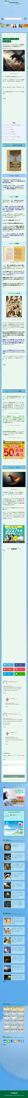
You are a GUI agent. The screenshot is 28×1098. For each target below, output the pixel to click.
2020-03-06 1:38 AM (7, 686)
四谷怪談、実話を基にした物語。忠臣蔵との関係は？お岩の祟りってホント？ (17, 940)
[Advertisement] (14, 108)
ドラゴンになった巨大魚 (10, 134)
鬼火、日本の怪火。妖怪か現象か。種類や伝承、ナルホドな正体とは (17, 949)
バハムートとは (8, 127)
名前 (4, 759)
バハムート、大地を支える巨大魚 (12, 125)
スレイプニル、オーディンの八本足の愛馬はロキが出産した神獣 (17, 855)
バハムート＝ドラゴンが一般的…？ (12, 136)
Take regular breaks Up (13, 713)
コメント (5, 765)
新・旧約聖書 (13, 1011)
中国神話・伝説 (7, 1016)
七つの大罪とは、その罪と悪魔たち (17, 845)
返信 (4, 692)
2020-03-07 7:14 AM (7, 718)
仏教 (13, 1016)
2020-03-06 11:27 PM (10, 703)
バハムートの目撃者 (9, 131)
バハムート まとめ (8, 139)
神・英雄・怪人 (14, 1025)
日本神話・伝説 (7, 1007)
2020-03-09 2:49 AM (9, 737)
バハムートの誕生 (9, 129)
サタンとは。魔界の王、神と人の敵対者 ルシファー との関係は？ (17, 904)
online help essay (12, 681)
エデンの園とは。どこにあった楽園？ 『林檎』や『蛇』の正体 (17, 865)
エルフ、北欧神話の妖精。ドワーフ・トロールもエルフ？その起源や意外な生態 (17, 894)
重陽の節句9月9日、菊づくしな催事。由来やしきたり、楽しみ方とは (17, 978)
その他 (5, 1025)
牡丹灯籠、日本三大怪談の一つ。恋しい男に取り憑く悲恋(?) (17, 929)
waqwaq (14, 1093)
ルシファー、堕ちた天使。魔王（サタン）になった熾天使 (17, 875)
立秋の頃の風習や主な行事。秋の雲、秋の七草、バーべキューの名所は (17, 968)
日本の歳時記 (21, 1020)
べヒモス (18, 185)
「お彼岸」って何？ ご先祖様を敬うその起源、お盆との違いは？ (17, 958)
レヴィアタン (7, 327)
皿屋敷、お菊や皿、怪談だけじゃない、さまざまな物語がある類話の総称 (17, 921)
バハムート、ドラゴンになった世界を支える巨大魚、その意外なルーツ (17, 885)
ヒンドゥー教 (21, 1011)
